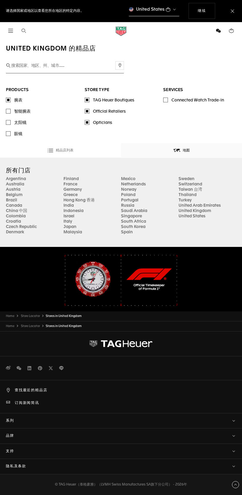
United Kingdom (195, 211)
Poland (128, 195)
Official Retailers (109, 111)
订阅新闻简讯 (27, 403)
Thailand (188, 195)
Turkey (185, 200)
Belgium (14, 195)
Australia (15, 184)
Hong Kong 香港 (79, 200)
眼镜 (18, 134)
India (68, 205)
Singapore (131, 216)
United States (150, 9)
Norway (129, 189)
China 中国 (16, 211)
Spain (127, 232)
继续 (206, 11)
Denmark (15, 232)
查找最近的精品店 (31, 390)
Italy (67, 221)
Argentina (16, 179)
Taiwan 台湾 (190, 189)
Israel (68, 216)
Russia (127, 205)
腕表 (18, 100)
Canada (14, 205)
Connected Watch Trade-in (197, 100)
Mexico (128, 179)
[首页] (121, 31)
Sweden (186, 179)
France (70, 184)
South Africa (133, 221)
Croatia (13, 221)
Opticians (102, 123)
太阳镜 (20, 123)
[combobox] (65, 65)
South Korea (133, 227)
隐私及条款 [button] (16, 466)
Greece (70, 195)
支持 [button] (10, 451)
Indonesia (73, 211)
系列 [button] (10, 421)
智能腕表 (22, 111)
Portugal (129, 200)
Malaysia (72, 232)
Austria (13, 189)
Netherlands (133, 184)
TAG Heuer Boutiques (113, 100)
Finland (71, 179)
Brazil (11, 200)
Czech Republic (21, 227)
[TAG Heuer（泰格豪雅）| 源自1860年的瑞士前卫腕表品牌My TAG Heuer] (121, 343)
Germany (72, 189)
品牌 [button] (10, 436)
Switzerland (190, 184)
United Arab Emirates (200, 205)
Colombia (16, 216)
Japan (69, 227)
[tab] (60, 150)
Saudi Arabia (134, 211)
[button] (218, 30)
